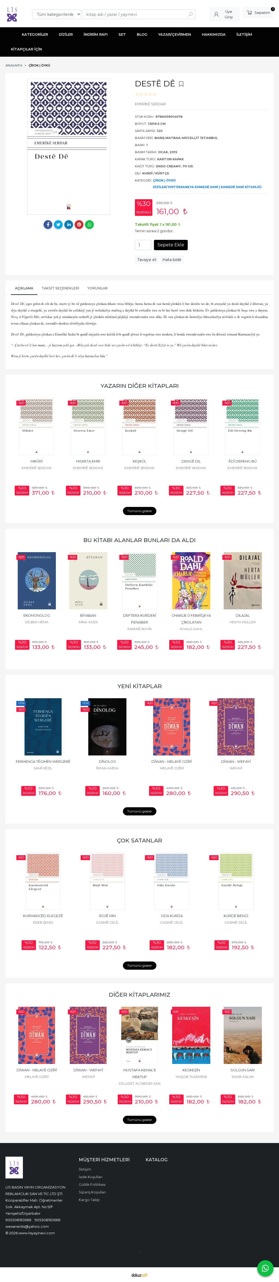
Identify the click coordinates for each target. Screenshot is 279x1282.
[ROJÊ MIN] (43, 881)
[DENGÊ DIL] (191, 426)
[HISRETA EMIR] (88, 426)
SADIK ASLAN (191, 1077)
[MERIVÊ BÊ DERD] (243, 580)
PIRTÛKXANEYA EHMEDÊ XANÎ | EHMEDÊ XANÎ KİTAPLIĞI (215, 187)
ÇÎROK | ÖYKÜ (164, 180)
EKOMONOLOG (242, 1070)
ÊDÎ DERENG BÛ (243, 461)
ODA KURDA (107, 916)
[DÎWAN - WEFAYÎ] (171, 726)
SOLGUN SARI (191, 1070)
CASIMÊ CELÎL (43, 922)
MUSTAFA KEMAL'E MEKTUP (236, 762)
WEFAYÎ (171, 768)
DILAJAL (191, 615)
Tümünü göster (139, 511)
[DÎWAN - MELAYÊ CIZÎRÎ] (107, 726)
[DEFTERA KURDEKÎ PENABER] (88, 580)
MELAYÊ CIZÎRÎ (107, 768)
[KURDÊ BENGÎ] (171, 881)
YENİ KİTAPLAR (139, 686)
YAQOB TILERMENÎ (139, 1077)
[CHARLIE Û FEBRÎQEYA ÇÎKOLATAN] (140, 580)
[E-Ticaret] (139, 1274)
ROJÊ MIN (43, 916)
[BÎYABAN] (37, 580)
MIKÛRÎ (37, 461)
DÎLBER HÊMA (242, 1077)
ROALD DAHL (139, 629)
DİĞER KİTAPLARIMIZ (139, 994)
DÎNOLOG (43, 762)
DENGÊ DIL (191, 461)
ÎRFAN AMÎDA (43, 768)
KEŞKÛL (139, 461)
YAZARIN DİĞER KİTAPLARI (140, 385)
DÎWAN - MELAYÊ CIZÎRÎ (107, 762)
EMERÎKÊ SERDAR (36, 468)
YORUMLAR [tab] (97, 288)
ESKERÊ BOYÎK (88, 629)
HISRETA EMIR (88, 461)
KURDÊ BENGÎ (171, 916)
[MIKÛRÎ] (37, 426)
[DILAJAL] (191, 580)
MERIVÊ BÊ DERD (243, 615)
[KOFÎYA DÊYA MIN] (236, 881)
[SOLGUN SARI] (191, 1035)
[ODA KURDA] (107, 881)
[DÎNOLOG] (43, 726)
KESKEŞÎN (139, 1070)
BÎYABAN (37, 615)
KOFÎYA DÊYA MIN (236, 916)
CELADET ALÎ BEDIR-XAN (236, 768)
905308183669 (18, 1220)
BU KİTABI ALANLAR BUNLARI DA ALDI (139, 540)
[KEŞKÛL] (140, 426)
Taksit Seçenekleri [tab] (60, 288)
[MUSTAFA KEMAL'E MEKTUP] (236, 726)
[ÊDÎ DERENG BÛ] (243, 426)
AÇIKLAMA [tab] (24, 288)
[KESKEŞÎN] (140, 1035)
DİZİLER (159, 187)
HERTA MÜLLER (191, 622)
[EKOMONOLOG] (243, 1035)
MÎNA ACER (36, 622)
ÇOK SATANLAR (139, 840)
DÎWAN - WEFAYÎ (171, 762)
